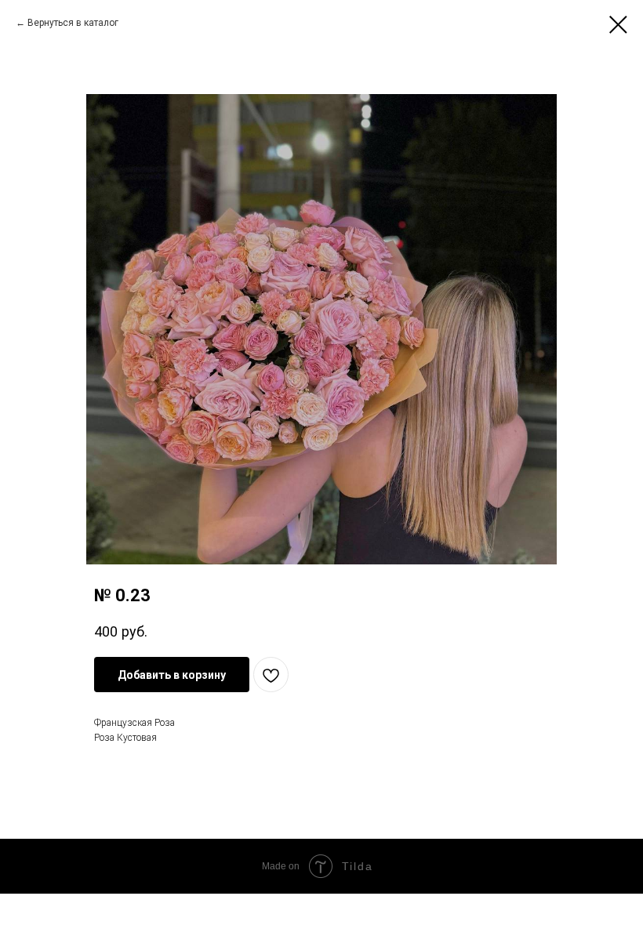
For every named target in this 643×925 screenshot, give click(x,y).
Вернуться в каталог (72, 22)
